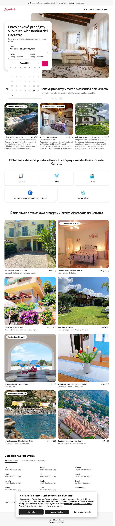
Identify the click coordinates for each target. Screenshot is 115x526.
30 (38, 91)
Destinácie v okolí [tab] (11, 461)
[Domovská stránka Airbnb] (10, 9)
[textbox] (18, 56)
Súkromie (51, 522)
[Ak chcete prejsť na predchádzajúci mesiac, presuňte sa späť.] (12, 63)
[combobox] (28, 48)
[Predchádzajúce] (52, 99)
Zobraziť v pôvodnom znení (75, 3)
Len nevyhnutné (57, 512)
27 (25, 91)
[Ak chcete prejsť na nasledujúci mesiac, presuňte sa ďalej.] (38, 63)
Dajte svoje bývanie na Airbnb (95, 9)
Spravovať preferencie (82, 512)
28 (29, 91)
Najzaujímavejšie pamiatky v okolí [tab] (33, 461)
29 (34, 91)
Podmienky (61, 522)
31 (12, 95)
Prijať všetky (31, 512)
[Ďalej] (61, 99)
